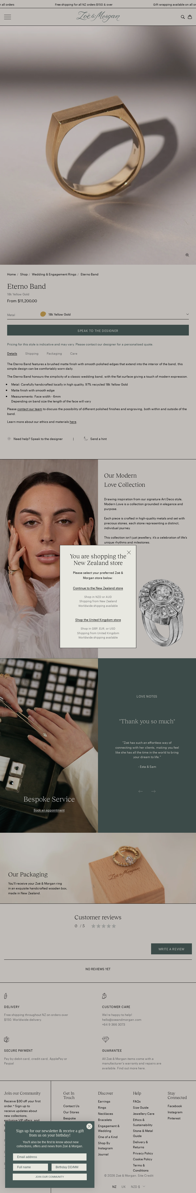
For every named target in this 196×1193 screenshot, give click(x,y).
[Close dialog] (89, 1126)
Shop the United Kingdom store (98, 619)
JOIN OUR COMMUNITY (49, 1176)
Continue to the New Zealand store (98, 587)
